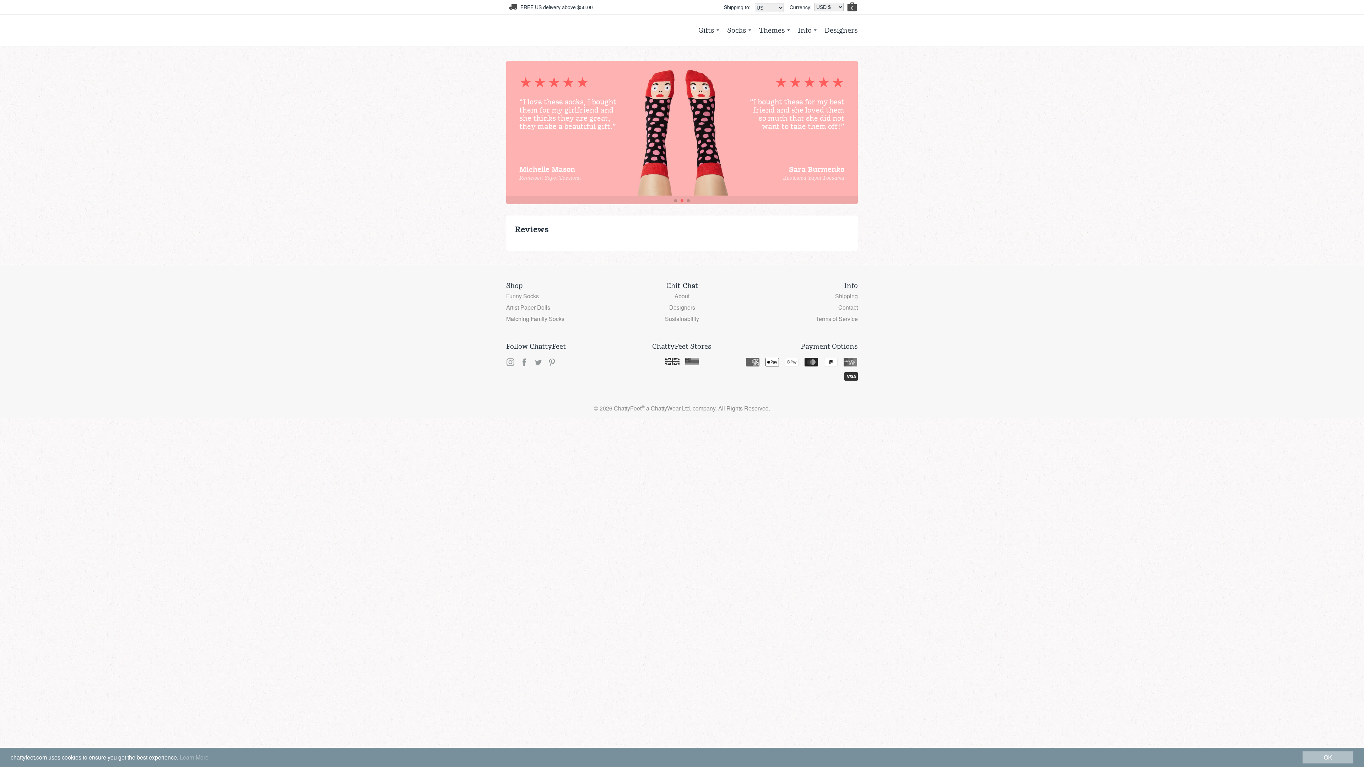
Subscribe (682, 197)
